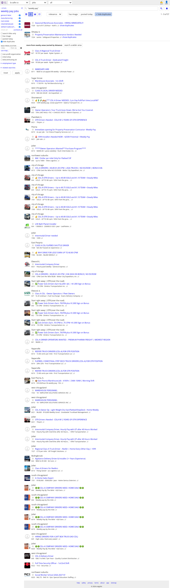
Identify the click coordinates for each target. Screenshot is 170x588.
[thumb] (30, 14)
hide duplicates (9, 41)
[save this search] (167, 8)
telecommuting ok (10, 60)
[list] (26, 14)
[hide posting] (58, 26)
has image (7, 36)
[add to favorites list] (32, 22)
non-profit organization (12, 54)
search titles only (9, 33)
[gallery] (35, 14)
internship (7, 57)
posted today (8, 39)
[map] (39, 14)
